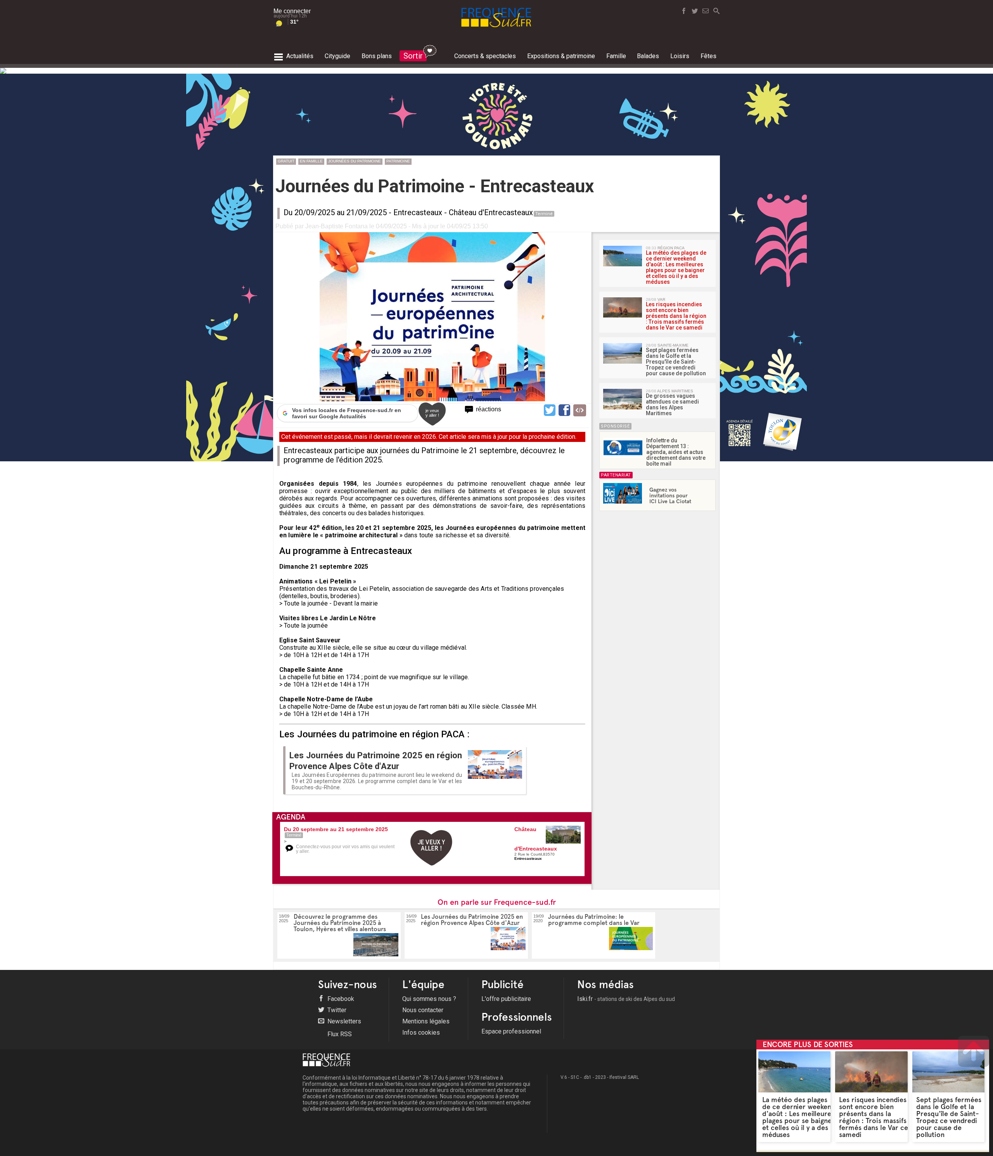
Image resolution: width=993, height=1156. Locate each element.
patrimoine (398, 161)
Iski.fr (626, 998)
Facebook (340, 998)
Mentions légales (426, 1021)
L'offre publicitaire (506, 998)
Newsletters (343, 1021)
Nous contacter (422, 1010)
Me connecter (292, 11)
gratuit (286, 161)
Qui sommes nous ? (429, 998)
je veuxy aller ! (432, 413)
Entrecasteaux (417, 212)
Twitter (336, 1010)
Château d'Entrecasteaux (491, 212)
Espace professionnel (511, 1031)
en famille (311, 161)
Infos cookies (421, 1032)
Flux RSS (339, 1034)
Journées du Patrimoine (354, 161)
